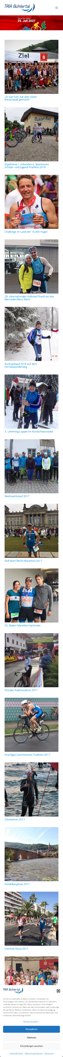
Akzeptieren (31, 1029)
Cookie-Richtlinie (16, 1053)
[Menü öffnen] (56, 8)
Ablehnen (31, 1037)
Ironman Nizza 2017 (16, 948)
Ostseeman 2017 (15, 819)
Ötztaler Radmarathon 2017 (21, 690)
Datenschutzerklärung (34, 1053)
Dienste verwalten (30, 1021)
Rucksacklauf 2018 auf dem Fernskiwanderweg (21, 365)
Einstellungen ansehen (31, 1046)
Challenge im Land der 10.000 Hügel (26, 231)
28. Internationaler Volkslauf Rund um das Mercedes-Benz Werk (29, 298)
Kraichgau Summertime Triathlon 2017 (27, 754)
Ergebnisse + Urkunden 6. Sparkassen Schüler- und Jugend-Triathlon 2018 (27, 166)
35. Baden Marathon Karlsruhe (23, 625)
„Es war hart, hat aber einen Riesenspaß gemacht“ (21, 98)
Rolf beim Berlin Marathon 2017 (23, 560)
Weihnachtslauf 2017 (17, 496)
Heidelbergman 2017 (17, 884)
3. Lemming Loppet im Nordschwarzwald (29, 431)
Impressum (49, 1053)
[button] (58, 990)
